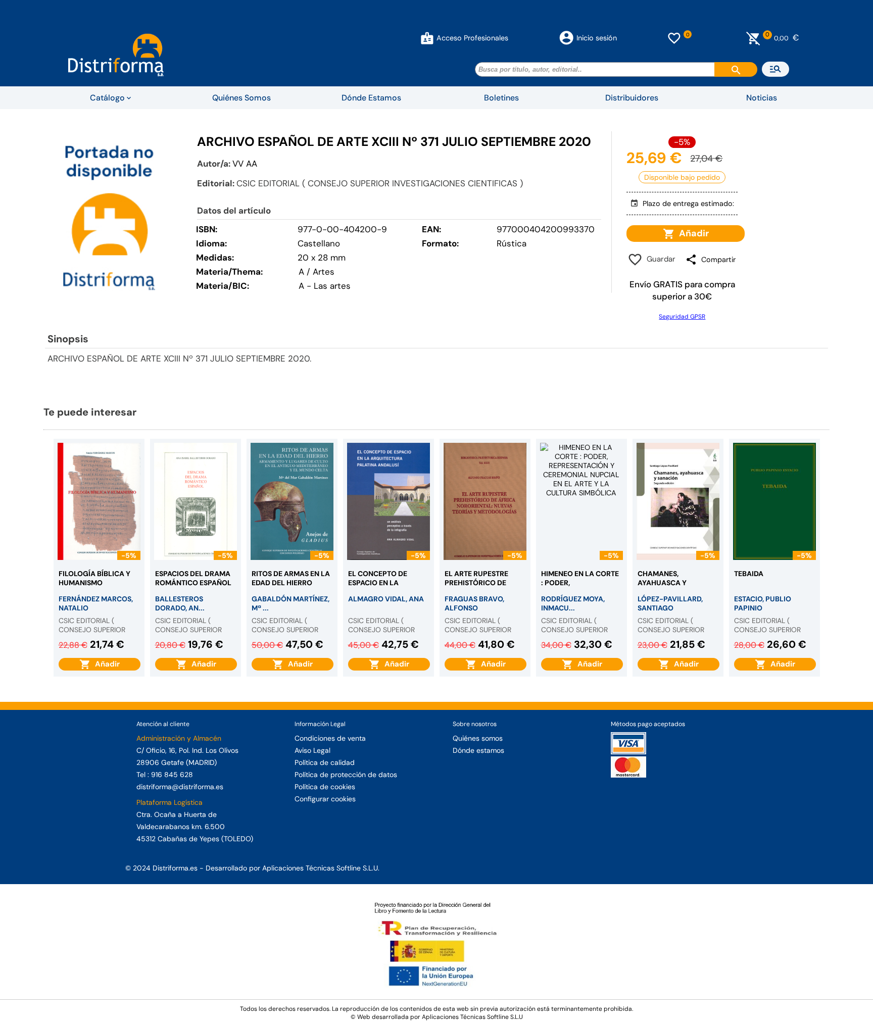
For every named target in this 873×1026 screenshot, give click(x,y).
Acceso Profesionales (472, 37)
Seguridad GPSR (682, 317)
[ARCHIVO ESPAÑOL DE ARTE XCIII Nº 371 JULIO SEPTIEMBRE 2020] (109, 217)
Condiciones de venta (330, 738)
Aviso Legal (312, 750)
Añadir (692, 233)
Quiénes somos (478, 738)
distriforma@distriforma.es (179, 786)
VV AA (244, 163)
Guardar (659, 259)
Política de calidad (325, 762)
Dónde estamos (478, 750)
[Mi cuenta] (427, 37)
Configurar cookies (325, 798)
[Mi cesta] (753, 37)
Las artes (332, 285)
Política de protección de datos (346, 774)
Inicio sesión (596, 37)
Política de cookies (325, 786)
